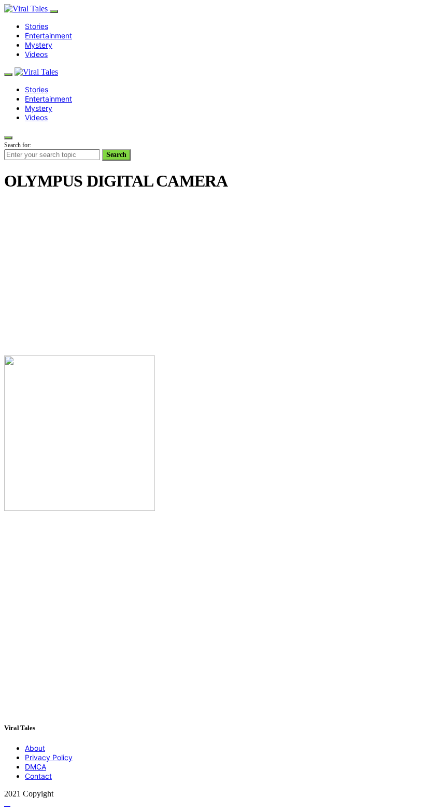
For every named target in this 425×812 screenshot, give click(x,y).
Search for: (17, 145)
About (35, 748)
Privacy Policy (49, 757)
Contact (38, 776)
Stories (36, 26)
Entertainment (48, 35)
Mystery (38, 44)
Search (116, 155)
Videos (36, 54)
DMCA (35, 766)
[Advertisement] (212, 274)
